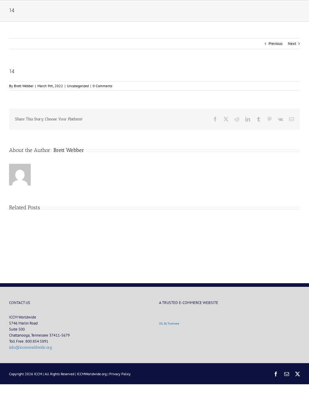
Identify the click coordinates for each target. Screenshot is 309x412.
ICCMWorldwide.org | (93, 374)
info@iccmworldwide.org (30, 347)
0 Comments (102, 86)
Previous (275, 43)
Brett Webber (23, 86)
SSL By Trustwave (169, 323)
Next (292, 43)
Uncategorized (78, 86)
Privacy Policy (120, 374)
